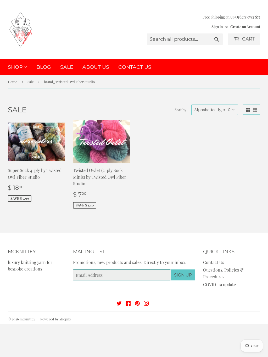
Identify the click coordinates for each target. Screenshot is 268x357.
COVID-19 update (219, 284)
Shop (16, 67)
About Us (95, 67)
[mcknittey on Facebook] (128, 304)
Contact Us (134, 67)
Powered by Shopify (55, 319)
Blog (43, 67)
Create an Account (245, 26)
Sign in (217, 26)
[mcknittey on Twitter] (119, 304)
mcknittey (27, 319)
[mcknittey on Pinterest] (137, 304)
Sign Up (183, 275)
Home (12, 81)
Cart (248, 39)
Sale (66, 67)
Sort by (180, 109)
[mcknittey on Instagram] (146, 304)
